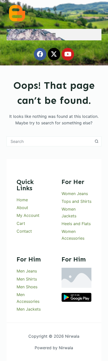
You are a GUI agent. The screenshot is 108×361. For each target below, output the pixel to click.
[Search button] (96, 141)
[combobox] (49, 141)
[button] (54, 34)
